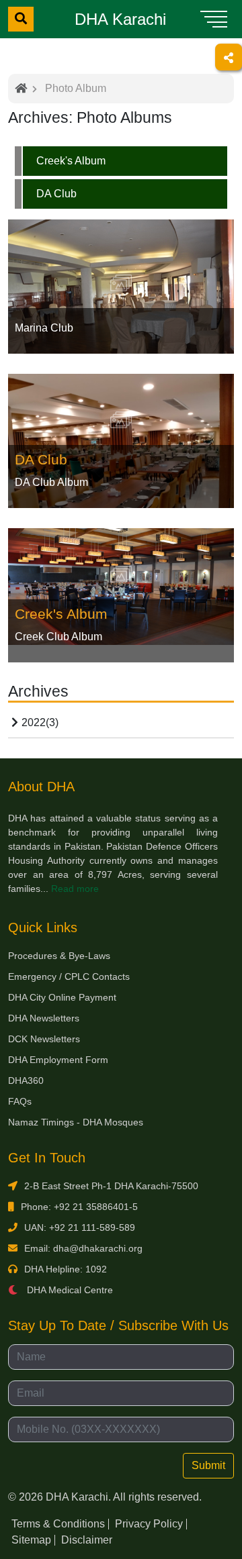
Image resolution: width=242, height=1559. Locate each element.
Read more (75, 888)
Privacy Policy (149, 1523)
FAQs (20, 1101)
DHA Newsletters (43, 1018)
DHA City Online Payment (62, 997)
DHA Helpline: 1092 (65, 1269)
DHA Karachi (120, 19)
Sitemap (31, 1540)
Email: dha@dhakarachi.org (83, 1248)
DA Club (56, 193)
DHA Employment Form (58, 1059)
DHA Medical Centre (68, 1290)
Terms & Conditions (58, 1523)
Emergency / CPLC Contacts (69, 976)
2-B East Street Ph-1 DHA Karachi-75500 (111, 1185)
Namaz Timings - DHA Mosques (75, 1122)
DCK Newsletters (44, 1039)
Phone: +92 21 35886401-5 (79, 1206)
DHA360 (26, 1080)
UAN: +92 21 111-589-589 (79, 1227)
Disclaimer (86, 1540)
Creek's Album (71, 160)
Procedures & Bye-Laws (59, 955)
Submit (208, 1465)
